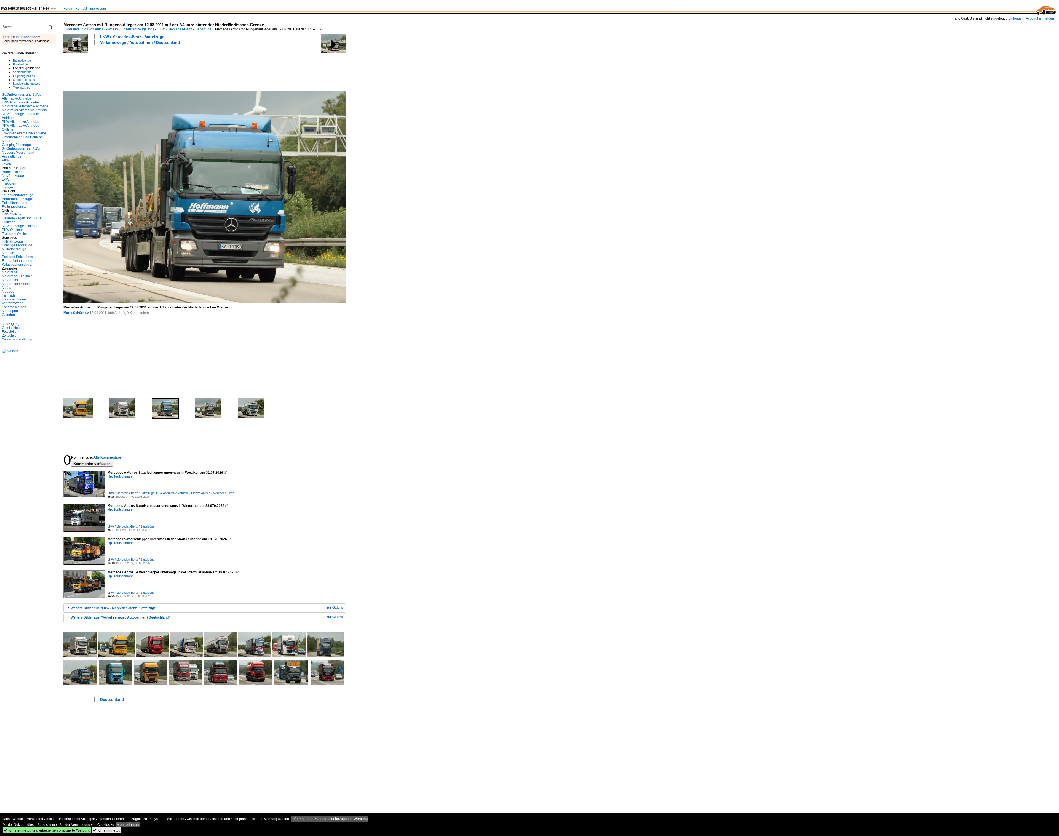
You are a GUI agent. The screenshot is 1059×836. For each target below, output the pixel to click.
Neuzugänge (12, 324)
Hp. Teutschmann (121, 476)
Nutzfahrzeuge (13, 176)
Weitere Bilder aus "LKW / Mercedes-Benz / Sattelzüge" (114, 608)
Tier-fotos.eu (21, 87)
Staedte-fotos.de (24, 79)
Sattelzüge (204, 29)
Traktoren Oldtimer (16, 234)
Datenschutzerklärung (17, 339)
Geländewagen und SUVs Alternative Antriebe (21, 96)
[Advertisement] (163, 67)
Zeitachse (9, 335)
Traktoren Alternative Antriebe (24, 133)
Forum (68, 8)
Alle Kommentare (107, 457)
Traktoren (9, 183)
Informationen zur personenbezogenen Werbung (330, 819)
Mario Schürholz (76, 313)
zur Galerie (335, 607)
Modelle (8, 253)
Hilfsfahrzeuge (13, 241)
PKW (5, 160)
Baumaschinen (13, 172)
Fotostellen (10, 332)
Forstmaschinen (14, 299)
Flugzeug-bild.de (24, 76)
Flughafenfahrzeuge (17, 261)
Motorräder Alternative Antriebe (25, 106)
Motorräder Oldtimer (17, 276)
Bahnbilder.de (22, 60)
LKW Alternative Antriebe (20, 102)
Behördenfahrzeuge (17, 199)
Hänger (7, 187)
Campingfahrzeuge (16, 145)
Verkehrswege (12, 303)
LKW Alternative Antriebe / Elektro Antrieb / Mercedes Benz (195, 493)
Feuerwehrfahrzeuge (17, 195)
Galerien (8, 315)
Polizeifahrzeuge (14, 203)
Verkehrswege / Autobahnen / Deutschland (140, 42)
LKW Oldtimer (12, 214)
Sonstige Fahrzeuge (17, 245)
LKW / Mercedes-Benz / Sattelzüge (132, 36)
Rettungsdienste (14, 207)
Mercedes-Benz (180, 29)
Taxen (6, 164)
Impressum (97, 8)
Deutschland (112, 699)
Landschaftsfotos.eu (26, 83)
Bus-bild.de (20, 64)
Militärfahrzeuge (14, 249)
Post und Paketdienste (19, 257)
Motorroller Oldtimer (17, 284)
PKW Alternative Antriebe (20, 122)
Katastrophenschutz (17, 265)
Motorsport (10, 311)
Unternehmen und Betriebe (22, 137)
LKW (161, 29)
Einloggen (1016, 18)
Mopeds (8, 292)
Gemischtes (11, 328)
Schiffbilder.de (22, 72)
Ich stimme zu (106, 830)
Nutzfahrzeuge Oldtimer (20, 226)
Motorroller (10, 280)
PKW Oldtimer (12, 230)
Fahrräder (9, 295)
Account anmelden (1040, 18)
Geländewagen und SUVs (21, 149)
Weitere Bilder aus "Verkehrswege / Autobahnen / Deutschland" (120, 617)
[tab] (204, 608)
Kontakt (81, 8)
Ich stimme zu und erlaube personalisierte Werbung (47, 830)
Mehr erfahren (128, 824)
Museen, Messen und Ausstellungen (18, 154)
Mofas (6, 288)
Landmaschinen (14, 307)
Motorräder (10, 272)
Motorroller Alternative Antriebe (25, 110)
